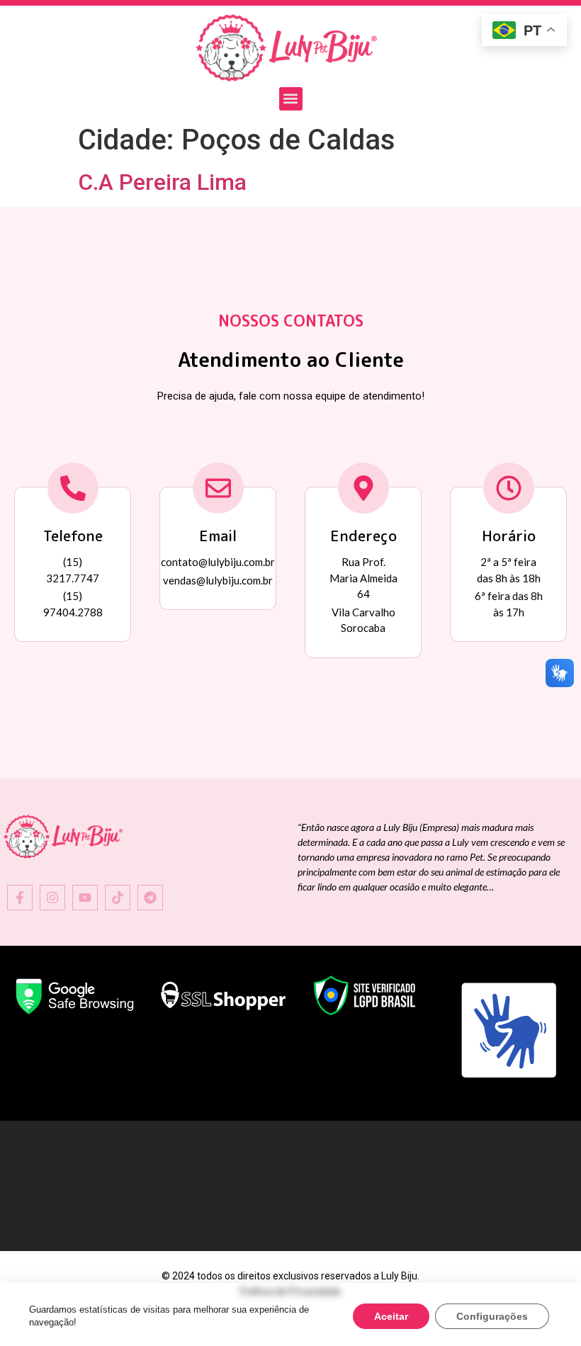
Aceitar (391, 1316)
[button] (291, 99)
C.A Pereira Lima (162, 182)
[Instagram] (52, 897)
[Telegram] (150, 897)
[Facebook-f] (20, 897)
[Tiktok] (117, 897)
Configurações (492, 1316)
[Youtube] (85, 897)
